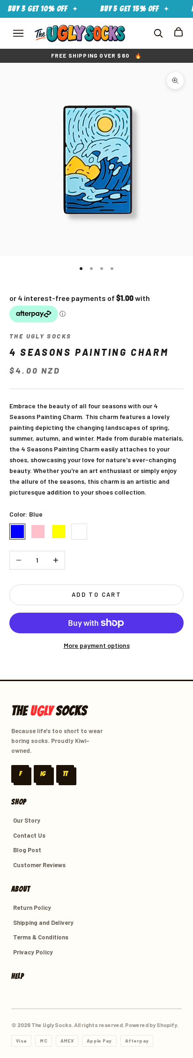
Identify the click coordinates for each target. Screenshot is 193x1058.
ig (42, 773)
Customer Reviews (39, 865)
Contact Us (29, 835)
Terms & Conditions (40, 937)
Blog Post (27, 850)
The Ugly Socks (40, 336)
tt (65, 773)
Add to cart (96, 594)
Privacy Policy (33, 952)
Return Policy (32, 907)
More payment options (97, 645)
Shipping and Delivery (43, 922)
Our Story (26, 820)
